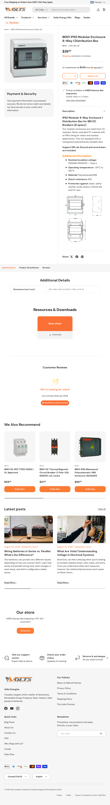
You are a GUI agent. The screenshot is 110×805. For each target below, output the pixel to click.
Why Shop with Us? (13, 743)
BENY (64, 46)
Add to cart (93, 76)
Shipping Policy (64, 699)
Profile (68, 795)
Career (7, 749)
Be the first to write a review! (55, 402)
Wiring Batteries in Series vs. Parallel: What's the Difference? (27, 553)
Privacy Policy (64, 688)
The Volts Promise (66, 704)
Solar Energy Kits (63, 17)
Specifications (9, 267)
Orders (59, 795)
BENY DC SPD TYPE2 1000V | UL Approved (18, 471)
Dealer (87, 17)
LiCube (94, 795)
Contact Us (9, 732)
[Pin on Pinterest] (82, 256)
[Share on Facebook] (77, 256)
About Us (8, 727)
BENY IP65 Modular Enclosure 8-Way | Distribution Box (27, 29)
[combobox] (61, 10)
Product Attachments (29, 267)
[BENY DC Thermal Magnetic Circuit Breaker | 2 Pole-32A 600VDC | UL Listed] (55, 446)
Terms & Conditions (67, 693)
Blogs (77, 17)
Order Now (20, 489)
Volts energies (15, 790)
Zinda (59, 790)
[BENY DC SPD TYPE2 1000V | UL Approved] (19, 446)
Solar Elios (9, 754)
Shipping (66, 56)
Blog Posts (9, 722)
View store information (76, 100)
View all (102, 509)
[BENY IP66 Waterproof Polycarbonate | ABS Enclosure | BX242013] (90, 446)
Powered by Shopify (29, 790)
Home (6, 29)
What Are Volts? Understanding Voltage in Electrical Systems (77, 553)
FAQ (6, 738)
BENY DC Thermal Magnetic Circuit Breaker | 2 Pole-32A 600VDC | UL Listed (54, 472)
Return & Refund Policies (69, 682)
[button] (104, 10)
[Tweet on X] (71, 256)
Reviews (46, 267)
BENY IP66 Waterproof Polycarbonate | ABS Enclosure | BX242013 (86, 472)
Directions (25, 631)
